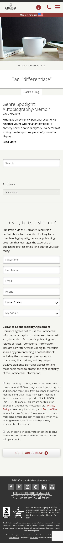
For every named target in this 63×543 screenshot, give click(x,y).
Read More (9, 142)
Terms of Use (50, 409)
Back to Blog (31, 92)
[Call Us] (49, 8)
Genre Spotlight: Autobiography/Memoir (26, 106)
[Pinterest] (35, 487)
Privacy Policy (16, 535)
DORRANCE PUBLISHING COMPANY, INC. (31, 493)
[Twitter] (19, 487)
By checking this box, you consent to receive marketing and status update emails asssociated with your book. (30, 435)
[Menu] (57, 11)
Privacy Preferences (46, 537)
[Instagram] (27, 487)
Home (21, 65)
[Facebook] (11, 487)
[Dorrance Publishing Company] (9, 7)
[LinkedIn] (44, 487)
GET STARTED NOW (29, 453)
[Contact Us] (38, 7)
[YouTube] (52, 487)
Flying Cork (34, 537)
